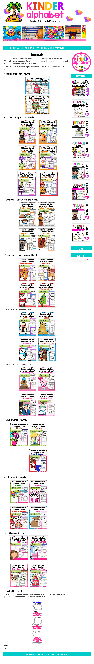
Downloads (18, 48)
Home (8, 48)
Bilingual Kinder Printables (52, 48)
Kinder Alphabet (47, 35)
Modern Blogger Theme (52, 654)
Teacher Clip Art (32, 48)
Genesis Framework (64, 654)
